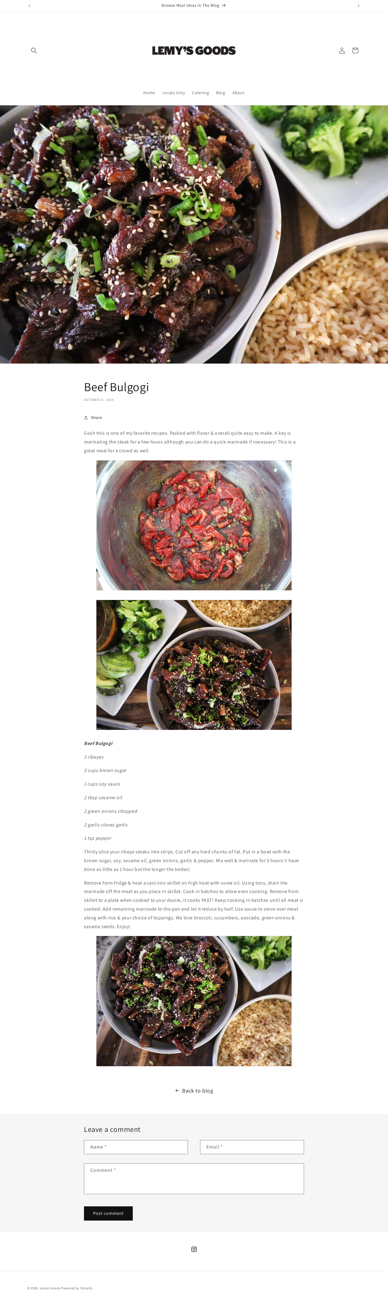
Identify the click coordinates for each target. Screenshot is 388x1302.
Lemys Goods (50, 1288)
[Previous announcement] (29, 6)
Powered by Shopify (76, 1288)
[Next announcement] (358, 6)
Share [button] (96, 417)
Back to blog (197, 1090)
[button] (34, 50)
